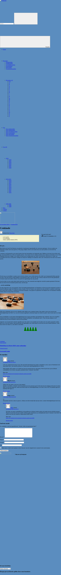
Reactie (2, 437)
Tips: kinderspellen (10, 129)
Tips (4, 127)
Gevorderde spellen (10, 65)
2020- (7, 158)
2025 (10, 161)
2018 (10, 181)
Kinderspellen (9, 62)
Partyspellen (9, 67)
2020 (10, 167)
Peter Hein (12, 233)
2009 (10, 205)
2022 (10, 165)
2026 (10, 159)
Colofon (5, 209)
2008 (10, 206)
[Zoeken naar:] (7, 23)
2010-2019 (8, 179)
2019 (10, 180)
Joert (8, 361)
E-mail (2, 442)
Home (4, 49)
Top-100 (5, 147)
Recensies (5, 61)
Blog (4, 208)
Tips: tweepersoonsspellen (12, 135)
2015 (10, 185)
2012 (10, 189)
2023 (10, 163)
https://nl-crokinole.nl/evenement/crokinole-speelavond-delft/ (17, 373)
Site (1, 445)
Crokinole (2, 341)
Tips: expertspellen (10, 133)
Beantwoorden (6, 376)
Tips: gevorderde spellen (11, 131)
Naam (2, 439)
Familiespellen (9, 63)
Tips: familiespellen (10, 130)
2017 (10, 183)
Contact (5, 210)
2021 (10, 166)
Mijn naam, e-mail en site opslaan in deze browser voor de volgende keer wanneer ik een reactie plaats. (26, 448)
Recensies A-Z (9, 80)
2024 (10, 162)
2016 (10, 184)
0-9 (9, 81)
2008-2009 (8, 204)
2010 (10, 192)
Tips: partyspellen (10, 134)
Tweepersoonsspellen (11, 69)
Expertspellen (9, 66)
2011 (10, 191)
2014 (10, 187)
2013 (10, 188)
